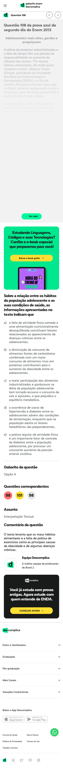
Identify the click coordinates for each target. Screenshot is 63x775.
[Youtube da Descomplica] (30, 760)
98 (8, 495)
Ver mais (33, 216)
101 (19, 495)
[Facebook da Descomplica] (13, 760)
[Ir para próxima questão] (58, 15)
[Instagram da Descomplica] (38, 760)
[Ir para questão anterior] (49, 15)
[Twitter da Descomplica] (21, 760)
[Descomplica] (11, 632)
